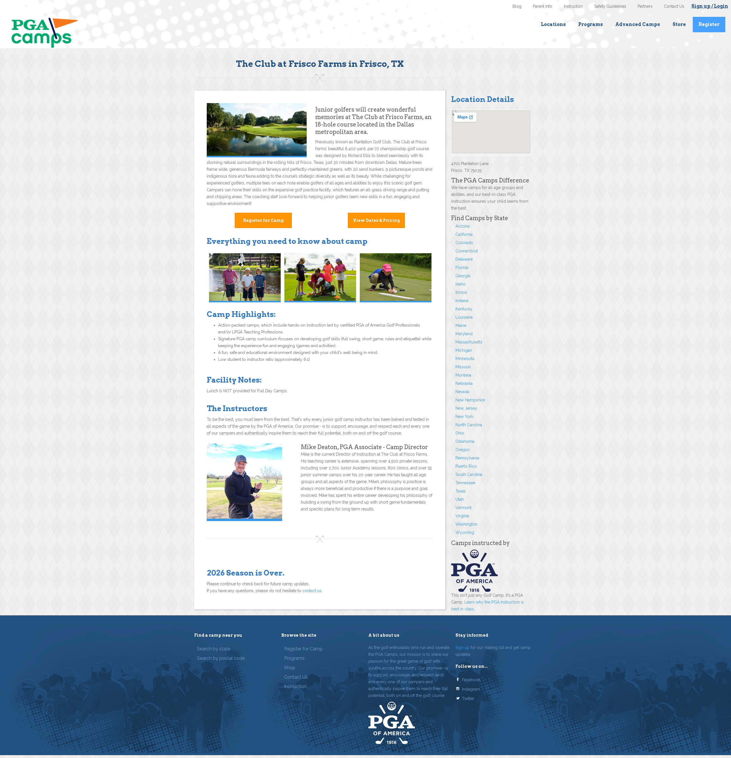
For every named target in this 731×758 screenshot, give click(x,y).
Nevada (462, 391)
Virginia (462, 516)
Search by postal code (221, 658)
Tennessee (465, 482)
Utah (459, 499)
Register (709, 24)
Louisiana (464, 317)
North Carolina (468, 425)
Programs (590, 24)
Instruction (573, 6)
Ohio (459, 433)
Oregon (462, 449)
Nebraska (464, 383)
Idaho (460, 284)
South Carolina (468, 474)
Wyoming (464, 532)
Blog (517, 6)
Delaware (464, 259)
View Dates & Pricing (376, 220)
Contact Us (674, 6)
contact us (312, 590)
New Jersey (466, 408)
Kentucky (464, 309)
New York (464, 416)
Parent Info (542, 6)
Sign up (462, 647)
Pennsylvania (467, 458)
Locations (553, 24)
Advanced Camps (637, 24)
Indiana (461, 300)
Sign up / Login (709, 6)
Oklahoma (464, 441)
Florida (461, 267)
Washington (466, 524)
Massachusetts (468, 342)
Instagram (471, 689)
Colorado (464, 242)
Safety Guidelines (610, 6)
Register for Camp (263, 220)
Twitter (468, 698)
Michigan (463, 350)
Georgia (462, 276)
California (464, 234)
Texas (460, 491)
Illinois (461, 292)
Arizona (462, 226)
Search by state (213, 649)
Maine (460, 325)
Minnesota (464, 358)
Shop (289, 667)
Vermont (463, 507)
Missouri (463, 367)
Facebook (471, 679)
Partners (645, 6)
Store (679, 24)
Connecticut (466, 251)
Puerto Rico (466, 466)
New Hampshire (470, 400)
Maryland (464, 333)
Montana (463, 375)
